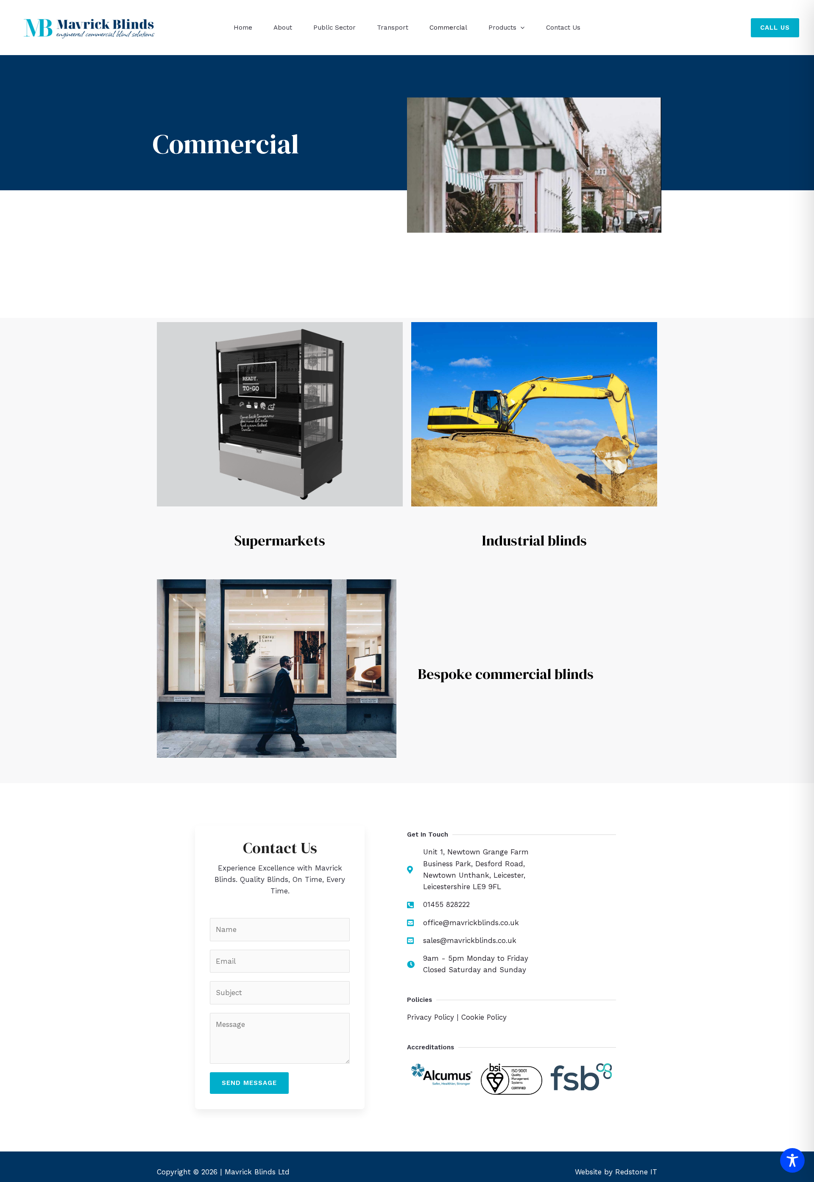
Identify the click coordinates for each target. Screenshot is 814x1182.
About (282, 27)
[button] (520, 27)
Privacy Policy (430, 1017)
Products (502, 27)
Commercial (448, 27)
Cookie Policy (484, 1017)
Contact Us (563, 27)
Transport (392, 27)
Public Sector (334, 27)
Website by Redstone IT (616, 1172)
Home (243, 27)
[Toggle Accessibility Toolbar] (792, 1160)
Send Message (249, 1083)
